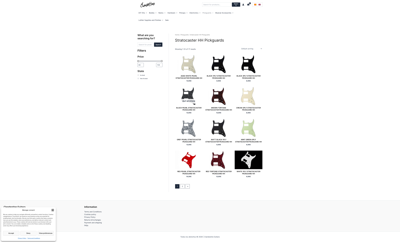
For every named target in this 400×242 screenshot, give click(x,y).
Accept (11, 233)
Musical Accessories (223, 13)
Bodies (151, 13)
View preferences (45, 233)
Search (236, 4)
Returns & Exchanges (92, 220)
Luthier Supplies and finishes (150, 20)
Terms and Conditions (33, 238)
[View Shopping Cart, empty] (248, 4)
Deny (28, 233)
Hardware (171, 13)
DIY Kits (142, 13)
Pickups (182, 13)
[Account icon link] (243, 5)
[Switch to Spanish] (255, 4)
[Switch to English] (259, 4)
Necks (160, 13)
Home (177, 35)
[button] (53, 210)
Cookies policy (90, 214)
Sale (167, 20)
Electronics (194, 13)
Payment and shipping (93, 223)
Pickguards (206, 13)
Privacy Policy (22, 238)
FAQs (86, 225)
